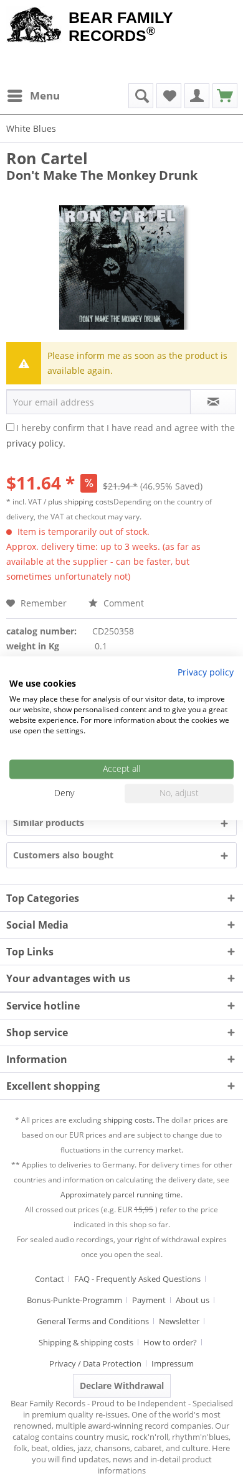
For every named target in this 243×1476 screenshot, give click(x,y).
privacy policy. (35, 443)
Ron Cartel (47, 158)
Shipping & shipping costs (86, 1342)
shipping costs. (129, 1120)
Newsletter (179, 1321)
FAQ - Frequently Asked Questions (137, 1278)
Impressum (172, 1363)
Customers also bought (63, 855)
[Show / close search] (140, 95)
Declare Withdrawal (122, 1385)
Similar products (48, 823)
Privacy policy (206, 672)
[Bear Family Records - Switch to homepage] (34, 26)
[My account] (196, 95)
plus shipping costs (80, 501)
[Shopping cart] (224, 95)
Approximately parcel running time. (121, 1194)
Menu (45, 95)
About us (192, 1300)
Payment (149, 1300)
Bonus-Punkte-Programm (74, 1300)
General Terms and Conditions (93, 1321)
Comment (122, 603)
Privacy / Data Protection (95, 1363)
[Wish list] (168, 95)
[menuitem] (33, 95)
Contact (49, 1278)
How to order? (170, 1342)
